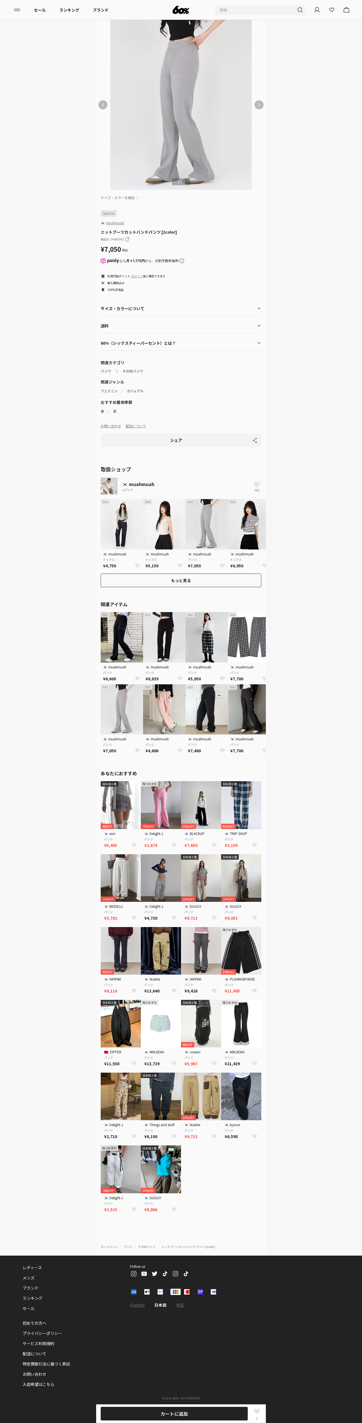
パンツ (106, 371)
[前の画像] (102, 104)
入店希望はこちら (38, 1384)
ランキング (69, 10)
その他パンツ (132, 371)
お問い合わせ (111, 425)
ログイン (137, 276)
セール (40, 10)
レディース (32, 1267)
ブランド (101, 10)
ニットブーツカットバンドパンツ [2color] (188, 1247)
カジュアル (135, 391)
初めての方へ (34, 1323)
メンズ (29, 1278)
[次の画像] (259, 104)
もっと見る (181, 580)
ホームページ (109, 1247)
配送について (136, 425)
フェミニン (109, 391)
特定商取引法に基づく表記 (46, 1364)
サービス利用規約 (38, 1343)
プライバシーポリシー (42, 1333)
